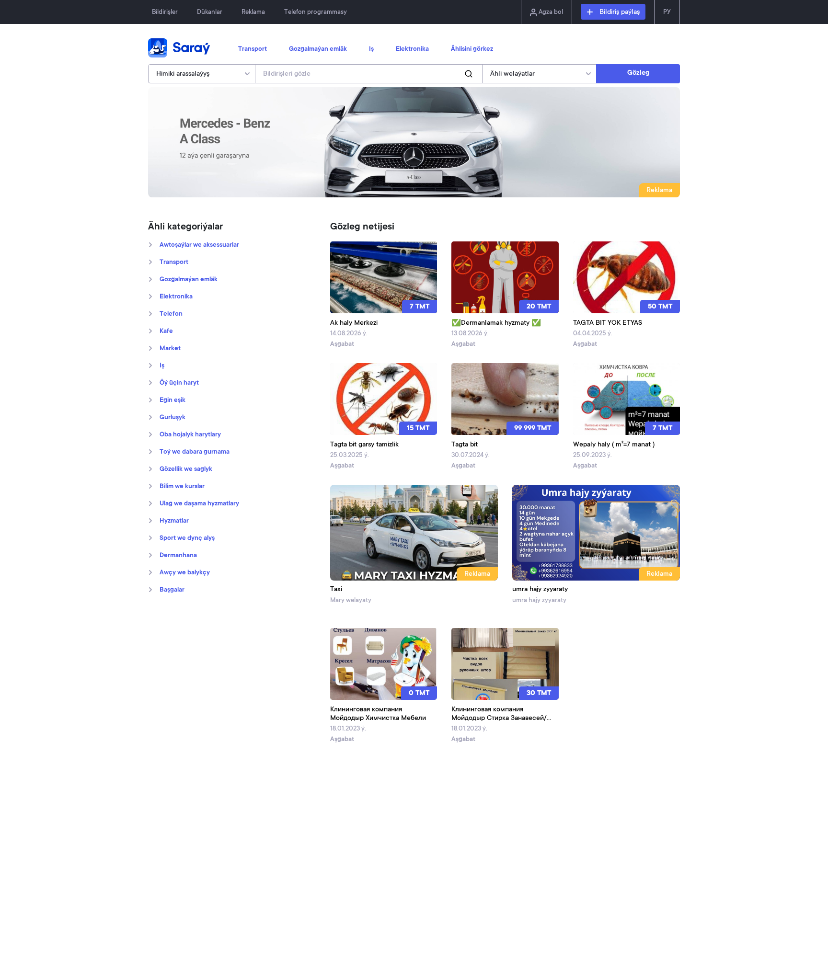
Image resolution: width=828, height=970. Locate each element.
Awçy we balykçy (185, 573)
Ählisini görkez (472, 49)
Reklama (253, 12)
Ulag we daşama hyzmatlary (199, 504)
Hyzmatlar (174, 521)
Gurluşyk (172, 418)
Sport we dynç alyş (187, 538)
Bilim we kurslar (182, 487)
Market (170, 349)
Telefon (171, 314)
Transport (252, 49)
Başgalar (172, 590)
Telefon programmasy (315, 12)
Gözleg (638, 73)
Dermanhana (178, 555)
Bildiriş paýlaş (619, 12)
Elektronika (412, 49)
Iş (371, 49)
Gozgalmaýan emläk (318, 49)
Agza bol (550, 12)
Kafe (166, 331)
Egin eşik (172, 400)
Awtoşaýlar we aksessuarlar (199, 245)
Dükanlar (209, 12)
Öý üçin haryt (179, 383)
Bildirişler (165, 12)
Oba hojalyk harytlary (190, 435)
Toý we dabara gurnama (195, 452)
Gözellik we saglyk (186, 469)
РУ (667, 12)
